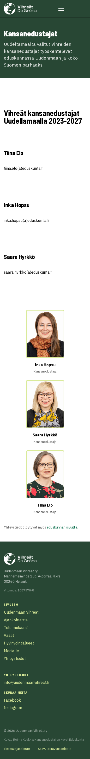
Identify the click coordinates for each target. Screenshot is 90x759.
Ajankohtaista (16, 619)
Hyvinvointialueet (19, 643)
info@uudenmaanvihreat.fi (26, 682)
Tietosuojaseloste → (19, 748)
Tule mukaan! (16, 627)
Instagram (13, 707)
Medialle (11, 650)
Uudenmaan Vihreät (21, 612)
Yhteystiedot (15, 658)
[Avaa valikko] (61, 9)
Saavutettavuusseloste (55, 748)
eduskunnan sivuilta (62, 527)
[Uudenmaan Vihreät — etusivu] (20, 8)
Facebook (12, 700)
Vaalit (9, 635)
